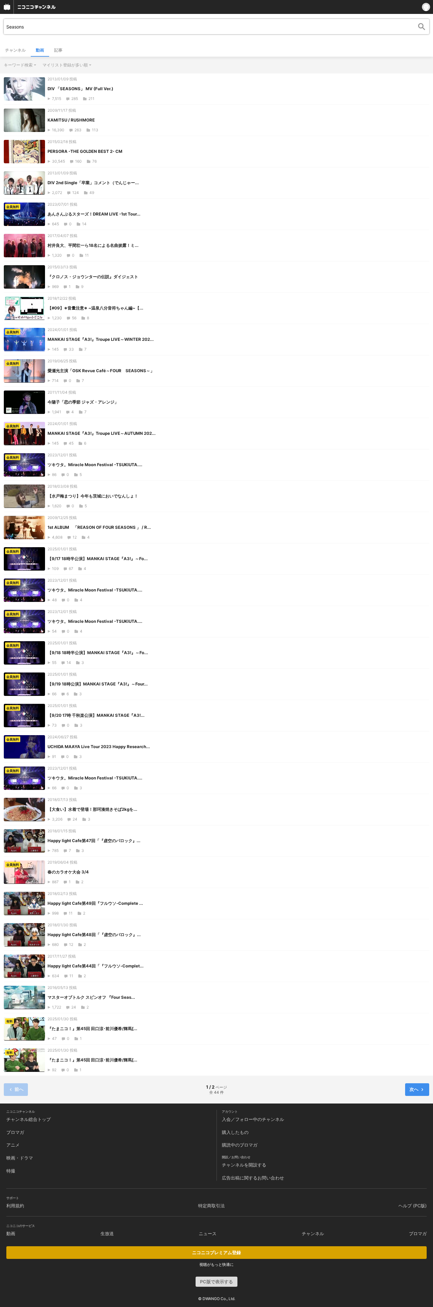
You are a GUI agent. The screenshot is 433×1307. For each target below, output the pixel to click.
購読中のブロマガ (239, 1145)
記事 (58, 50)
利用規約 (15, 1205)
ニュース (208, 1233)
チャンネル (15, 50)
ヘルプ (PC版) (412, 1205)
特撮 (10, 1170)
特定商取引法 (211, 1205)
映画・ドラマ (19, 1157)
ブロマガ (15, 1132)
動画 (40, 50)
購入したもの (235, 1132)
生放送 (107, 1233)
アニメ (13, 1145)
